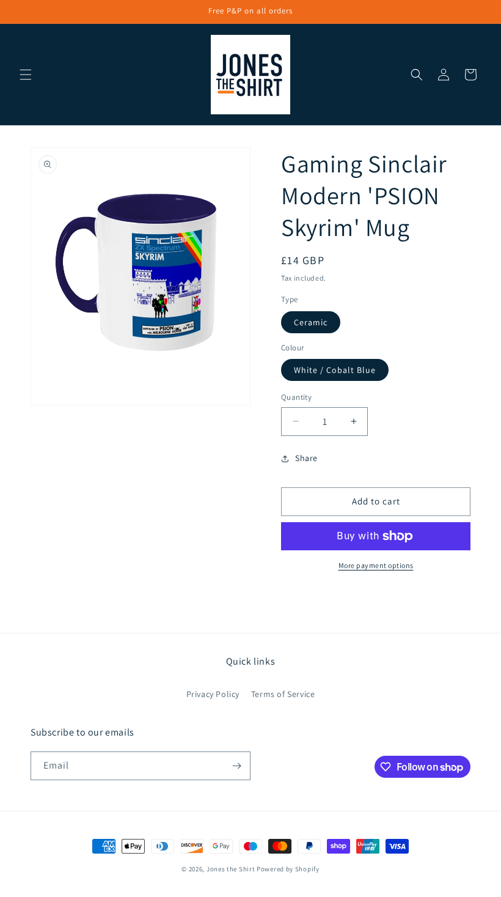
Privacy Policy (213, 694)
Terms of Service (283, 694)
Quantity (296, 397)
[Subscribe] (236, 765)
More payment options (376, 565)
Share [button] (306, 457)
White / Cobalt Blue (335, 369)
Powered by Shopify (288, 869)
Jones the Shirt (231, 869)
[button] (25, 74)
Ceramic (310, 322)
